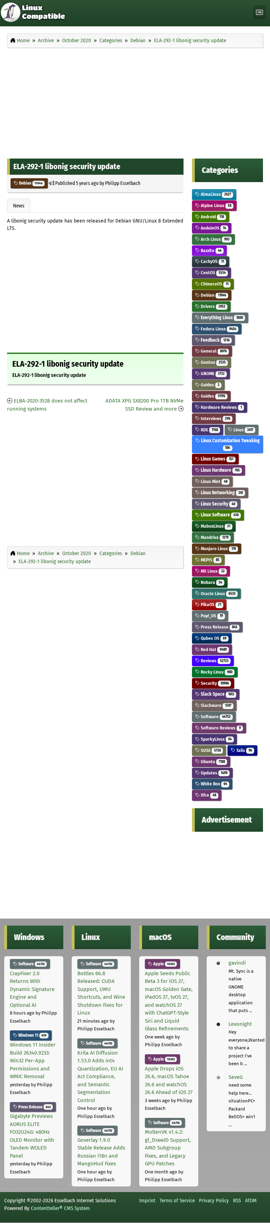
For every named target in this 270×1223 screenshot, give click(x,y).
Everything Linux (221, 317)
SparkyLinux (215, 739)
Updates (213, 772)
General (213, 351)
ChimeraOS (214, 284)
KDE (209, 429)
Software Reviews (220, 727)
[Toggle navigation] (259, 12)
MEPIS (209, 559)
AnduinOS (213, 228)
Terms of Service (177, 1200)
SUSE (210, 750)
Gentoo (212, 362)
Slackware (215, 705)
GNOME (212, 373)
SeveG (236, 1077)
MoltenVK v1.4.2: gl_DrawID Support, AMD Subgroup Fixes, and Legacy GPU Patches (168, 1148)
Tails (243, 750)
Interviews (215, 418)
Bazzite (210, 250)
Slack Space (217, 694)
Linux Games (216, 459)
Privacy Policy (214, 1200)
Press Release (218, 627)
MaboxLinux (215, 526)
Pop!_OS (211, 615)
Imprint (147, 1200)
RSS (237, 1200)
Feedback (214, 340)
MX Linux (212, 571)
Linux (242, 429)
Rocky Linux (216, 672)
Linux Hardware (219, 470)
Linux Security (217, 504)
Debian (30, 183)
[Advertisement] (135, 101)
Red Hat (213, 649)
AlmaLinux (215, 194)
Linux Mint (213, 481)
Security (214, 683)
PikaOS (210, 604)
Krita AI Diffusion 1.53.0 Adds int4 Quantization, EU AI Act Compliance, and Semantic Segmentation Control (100, 1076)
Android (212, 216)
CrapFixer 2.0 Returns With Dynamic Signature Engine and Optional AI (32, 989)
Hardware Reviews (221, 407)
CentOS (212, 272)
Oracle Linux (217, 593)
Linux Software (219, 514)
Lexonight (240, 1024)
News (18, 205)
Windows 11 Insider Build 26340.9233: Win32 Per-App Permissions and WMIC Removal (33, 1061)
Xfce (208, 795)
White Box (213, 783)
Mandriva (214, 537)
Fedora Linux (218, 329)
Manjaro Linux (218, 548)
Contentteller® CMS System (60, 1208)
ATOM (251, 1200)
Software (215, 716)
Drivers (212, 306)
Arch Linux (214, 239)
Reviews (214, 660)
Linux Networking (221, 492)
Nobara (211, 582)
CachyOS (212, 261)
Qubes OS (213, 638)
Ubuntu (212, 761)
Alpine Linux (215, 205)
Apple (163, 963)
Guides (209, 384)
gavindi (237, 963)
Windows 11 (31, 1035)
